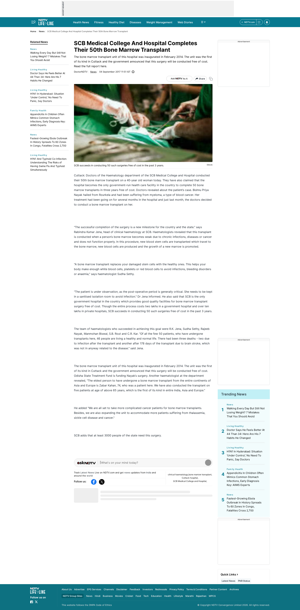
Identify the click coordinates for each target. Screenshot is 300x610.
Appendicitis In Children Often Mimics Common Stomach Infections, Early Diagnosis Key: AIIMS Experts (47, 120)
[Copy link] (210, 78)
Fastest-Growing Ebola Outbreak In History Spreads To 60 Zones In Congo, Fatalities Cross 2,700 (48, 142)
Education (156, 596)
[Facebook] (94, 482)
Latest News (87, 472)
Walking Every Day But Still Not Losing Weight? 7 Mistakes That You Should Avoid (48, 56)
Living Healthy (38, 69)
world (90, 475)
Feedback (135, 589)
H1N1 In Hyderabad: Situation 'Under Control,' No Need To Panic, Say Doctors (47, 97)
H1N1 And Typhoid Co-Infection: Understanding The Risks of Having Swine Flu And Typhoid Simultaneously (48, 164)
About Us (67, 589)
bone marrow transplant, (200, 474)
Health (167, 596)
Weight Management (159, 22)
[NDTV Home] (37, 591)
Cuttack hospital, (190, 478)
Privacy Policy (176, 589)
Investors (148, 589)
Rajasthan (201, 596)
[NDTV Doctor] (46, 21)
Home (33, 31)
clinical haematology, (178, 474)
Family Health (38, 110)
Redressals (161, 589)
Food (138, 596)
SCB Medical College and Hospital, (190, 481)
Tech (146, 596)
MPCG (212, 596)
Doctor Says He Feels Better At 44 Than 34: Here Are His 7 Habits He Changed (47, 77)
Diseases (135, 22)
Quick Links (228, 574)
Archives (234, 589)
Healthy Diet (116, 22)
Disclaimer (121, 589)
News (41, 31)
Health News (81, 22)
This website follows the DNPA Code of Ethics (87, 605)
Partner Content (218, 589)
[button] (267, 22)
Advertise (79, 589)
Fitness (98, 22)
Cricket (129, 596)
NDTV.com (249, 22)
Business (108, 596)
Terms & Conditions (196, 589)
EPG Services (94, 589)
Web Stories (185, 22)
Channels (109, 589)
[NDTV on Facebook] (31, 601)
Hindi (97, 596)
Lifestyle (178, 596)
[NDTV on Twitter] (36, 601)
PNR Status (244, 580)
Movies (119, 596)
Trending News (234, 394)
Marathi (189, 596)
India (148, 472)
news (127, 472)
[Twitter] (102, 482)
